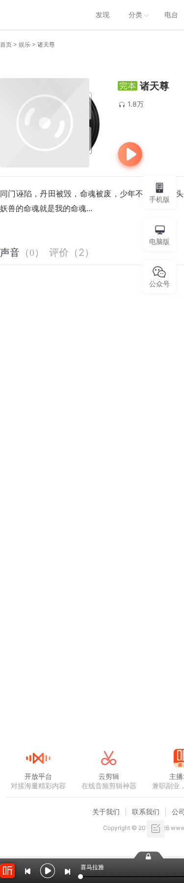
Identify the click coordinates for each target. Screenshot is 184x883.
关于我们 (106, 811)
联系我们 (145, 811)
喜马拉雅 (38, 14)
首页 (6, 44)
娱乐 (24, 44)
